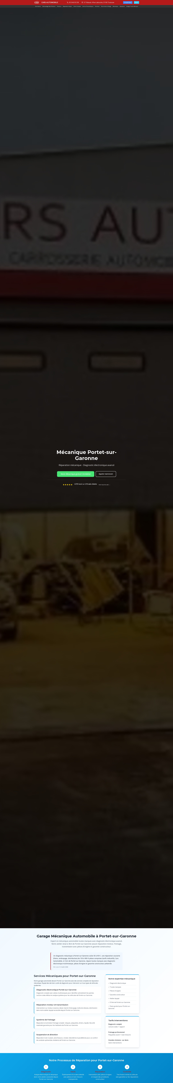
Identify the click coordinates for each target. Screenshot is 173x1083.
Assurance (122, 6)
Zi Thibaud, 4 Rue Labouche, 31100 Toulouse (99, 2)
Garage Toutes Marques (132, 6)
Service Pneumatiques (87, 6)
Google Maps (127, 2)
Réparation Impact (67, 6)
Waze (136, 2)
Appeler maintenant (106, 474)
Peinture (59, 6)
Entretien (97, 6)
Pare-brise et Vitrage (106, 6)
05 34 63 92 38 (74, 2)
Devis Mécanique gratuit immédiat (76, 474)
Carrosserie (38, 6)
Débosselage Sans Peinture (48, 6)
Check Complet (77, 6)
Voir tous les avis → (104, 485)
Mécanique (115, 6)
